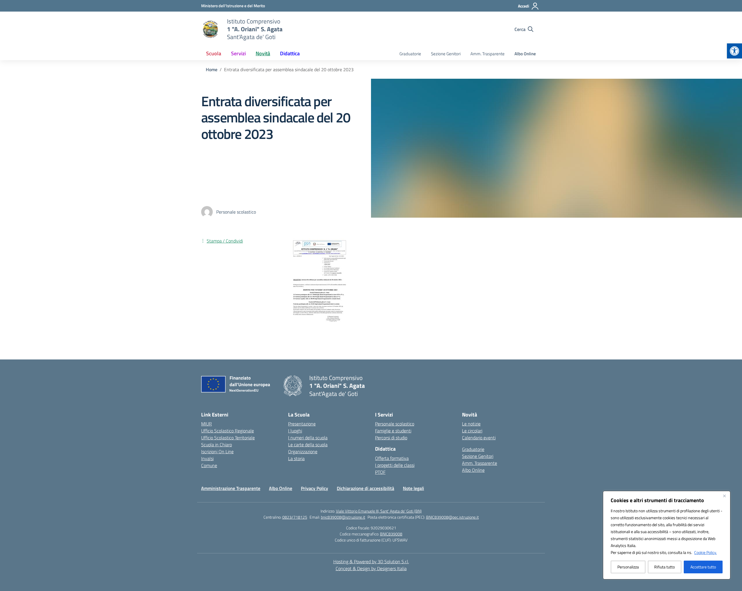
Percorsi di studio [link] (391, 437)
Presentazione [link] (302, 423)
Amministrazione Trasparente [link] (230, 488)
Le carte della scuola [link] (308, 444)
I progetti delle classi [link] (394, 465)
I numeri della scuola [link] (308, 437)
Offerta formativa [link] (392, 458)
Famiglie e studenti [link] (393, 430)
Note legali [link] (413, 488)
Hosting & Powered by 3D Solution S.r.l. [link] (371, 561)
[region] (666, 535)
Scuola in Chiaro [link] (216, 444)
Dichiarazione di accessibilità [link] (365, 488)
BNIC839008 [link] (391, 534)
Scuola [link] (213, 53)
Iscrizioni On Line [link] (217, 451)
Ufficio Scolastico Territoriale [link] (228, 437)
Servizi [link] (238, 53)
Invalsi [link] (207, 458)
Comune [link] (209, 465)
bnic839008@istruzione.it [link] (343, 517)
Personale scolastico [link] (394, 423)
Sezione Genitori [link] (446, 53)
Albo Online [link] (525, 53)
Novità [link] (263, 53)
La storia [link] (296, 458)
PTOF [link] (380, 472)
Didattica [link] (290, 53)
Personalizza (628, 567)
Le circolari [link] (472, 430)
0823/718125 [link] (294, 517)
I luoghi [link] (295, 430)
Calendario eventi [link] (479, 437)
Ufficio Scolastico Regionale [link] (227, 430)
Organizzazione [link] (302, 451)
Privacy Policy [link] (314, 488)
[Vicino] (724, 495)
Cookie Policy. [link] (705, 552)
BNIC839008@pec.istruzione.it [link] (452, 517)
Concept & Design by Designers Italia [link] (371, 568)
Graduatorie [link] (410, 53)
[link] (734, 50)
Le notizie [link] (471, 423)
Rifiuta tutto (664, 567)
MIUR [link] (206, 423)
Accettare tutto (703, 567)
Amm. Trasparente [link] (487, 53)
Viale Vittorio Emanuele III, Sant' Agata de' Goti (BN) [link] (379, 511)
